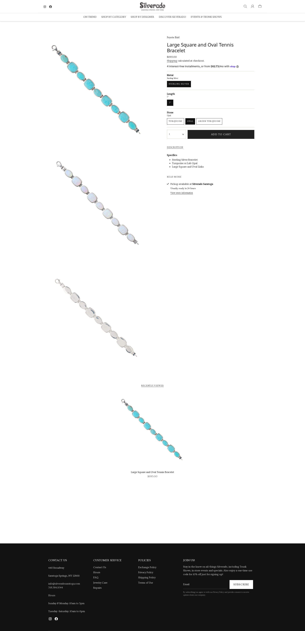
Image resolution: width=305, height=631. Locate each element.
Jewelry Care (100, 582)
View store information (181, 193)
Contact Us (99, 567)
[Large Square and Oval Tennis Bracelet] (152, 431)
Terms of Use (145, 582)
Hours (51, 595)
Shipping (172, 60)
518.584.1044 (55, 587)
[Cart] (260, 6)
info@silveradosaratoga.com (64, 583)
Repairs (97, 587)
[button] (90, 17)
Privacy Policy (145, 572)
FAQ (95, 577)
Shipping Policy (147, 577)
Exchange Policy (147, 567)
